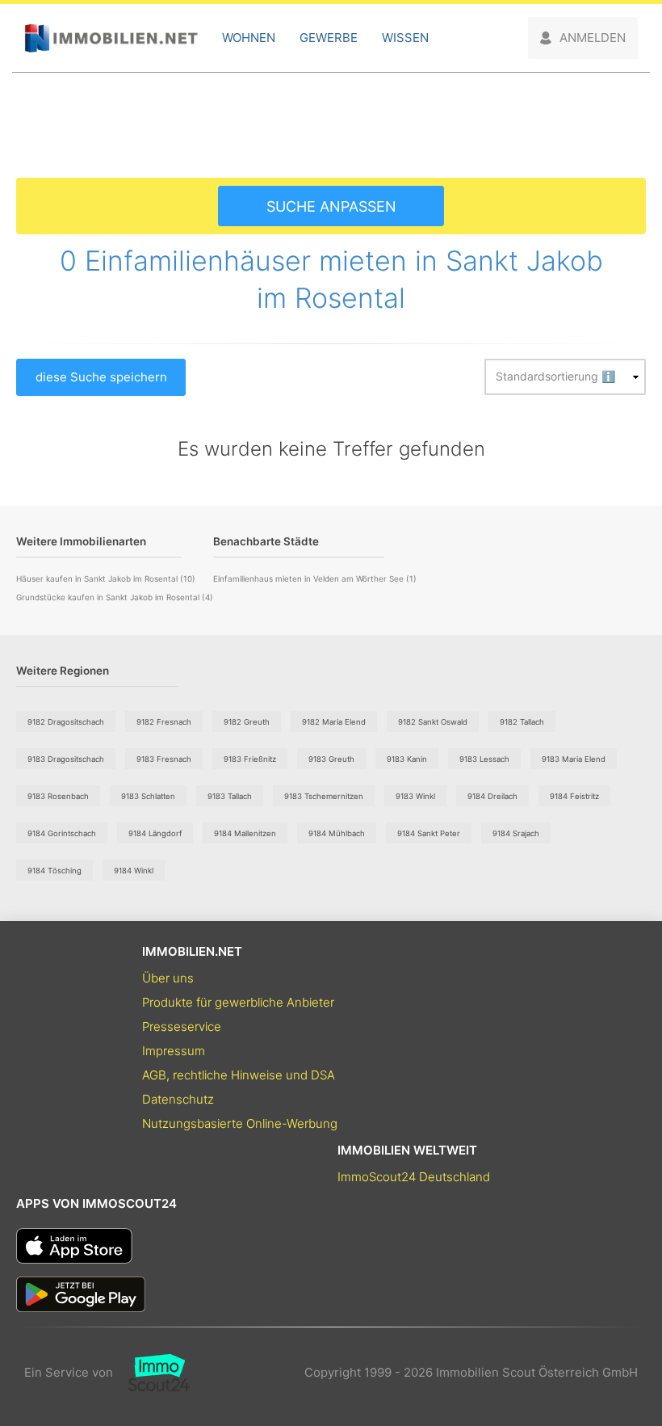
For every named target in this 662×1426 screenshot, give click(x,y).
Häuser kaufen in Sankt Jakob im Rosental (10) (105, 578)
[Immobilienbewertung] (151, 1373)
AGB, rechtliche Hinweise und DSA (238, 1075)
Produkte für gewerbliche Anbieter (238, 1002)
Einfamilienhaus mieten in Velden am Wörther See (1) (315, 578)
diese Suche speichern (101, 377)
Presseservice (181, 1026)
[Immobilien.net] (111, 38)
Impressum (173, 1050)
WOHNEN (248, 37)
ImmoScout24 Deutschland (413, 1176)
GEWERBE (329, 37)
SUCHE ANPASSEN (331, 206)
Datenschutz (178, 1099)
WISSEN (405, 37)
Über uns (168, 978)
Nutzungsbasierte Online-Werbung (239, 1123)
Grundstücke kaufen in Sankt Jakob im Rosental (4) (114, 597)
